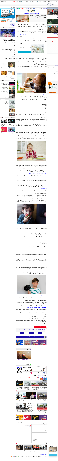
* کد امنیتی (45, 438)
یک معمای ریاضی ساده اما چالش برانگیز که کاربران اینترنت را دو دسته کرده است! (53, 71)
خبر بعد (40, 333)
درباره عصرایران (38, 456)
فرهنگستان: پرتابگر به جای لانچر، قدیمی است (53, 18)
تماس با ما (54, 1)
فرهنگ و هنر (27, 1)
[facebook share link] (17, 8)
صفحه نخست (45, 8)
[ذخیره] (34, 8)
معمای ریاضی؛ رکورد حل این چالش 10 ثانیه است (53, 77)
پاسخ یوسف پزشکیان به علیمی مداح (9, 58)
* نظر (45, 431)
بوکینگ (27, 426)
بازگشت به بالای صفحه (43, 454)
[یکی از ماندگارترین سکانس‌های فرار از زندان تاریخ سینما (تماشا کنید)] (24, 355)
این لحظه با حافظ (39, 370)
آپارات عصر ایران (27, 373)
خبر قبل (23, 333)
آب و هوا (46, 1)
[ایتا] (40, 379)
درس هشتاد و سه (55, 33)
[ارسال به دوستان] (33, 8)
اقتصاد (34, 1)
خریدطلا (25, 52)
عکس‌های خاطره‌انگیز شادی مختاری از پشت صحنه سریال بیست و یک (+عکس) (53, 63)
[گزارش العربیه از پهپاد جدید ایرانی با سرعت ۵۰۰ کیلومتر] (52, 11)
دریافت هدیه (53, 455)
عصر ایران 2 (17, 1)
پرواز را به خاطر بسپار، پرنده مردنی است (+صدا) (6, 24)
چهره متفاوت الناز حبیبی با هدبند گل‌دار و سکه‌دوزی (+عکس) (53, 59)
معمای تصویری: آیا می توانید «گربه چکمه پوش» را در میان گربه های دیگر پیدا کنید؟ (53, 69)
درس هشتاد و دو (55, 34)
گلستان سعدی (27, 370)
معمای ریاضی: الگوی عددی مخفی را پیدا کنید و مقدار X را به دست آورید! (53, 73)
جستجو (50, 1)
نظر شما (45, 424)
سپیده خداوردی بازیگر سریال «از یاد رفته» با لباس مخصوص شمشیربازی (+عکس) (53, 57)
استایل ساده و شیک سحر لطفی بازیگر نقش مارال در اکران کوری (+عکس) (53, 55)
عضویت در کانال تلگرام (25, 34)
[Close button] (56, 446)
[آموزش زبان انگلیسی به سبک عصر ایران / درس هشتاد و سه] (52, 29)
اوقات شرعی (43, 1)
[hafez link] (31, 11)
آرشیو (51, 1)
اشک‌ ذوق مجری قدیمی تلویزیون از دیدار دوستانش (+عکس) (53, 61)
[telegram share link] (18, 8)
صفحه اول (56, 1)
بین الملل (29, 1)
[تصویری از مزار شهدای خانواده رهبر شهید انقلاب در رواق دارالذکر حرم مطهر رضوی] (7, 33)
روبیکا (21, 34)
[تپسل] (18, 43)
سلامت (43, 8)
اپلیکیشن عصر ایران (19, 367)
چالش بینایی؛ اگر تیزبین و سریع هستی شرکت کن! (53, 75)
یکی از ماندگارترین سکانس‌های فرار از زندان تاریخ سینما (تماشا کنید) (24, 360)
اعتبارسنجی (30, 426)
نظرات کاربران (31, 333)
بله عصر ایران (18, 34)
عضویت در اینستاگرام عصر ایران (40, 367)
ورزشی (31, 1)
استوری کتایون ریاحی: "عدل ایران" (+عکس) (8, 52)
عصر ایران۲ (41, 456)
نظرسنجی (48, 1)
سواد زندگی (39, 1)
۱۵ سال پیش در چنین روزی (27, 367)
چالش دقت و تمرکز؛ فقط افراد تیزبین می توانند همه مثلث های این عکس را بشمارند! (53, 67)
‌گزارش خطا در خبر (22, 8)
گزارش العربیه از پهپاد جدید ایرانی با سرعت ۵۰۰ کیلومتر (52, 16)
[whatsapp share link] (19, 8)
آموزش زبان (14, 1)
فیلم (18, 1)
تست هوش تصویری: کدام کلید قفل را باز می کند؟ (53, 79)
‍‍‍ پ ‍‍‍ (36, 8)
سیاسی (36, 1)
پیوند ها (41, 1)
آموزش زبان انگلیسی (39, 373)
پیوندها (29, 456)
